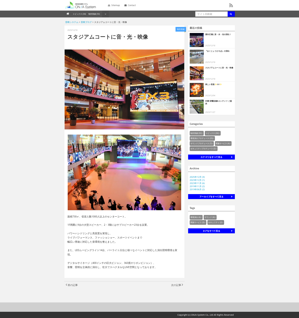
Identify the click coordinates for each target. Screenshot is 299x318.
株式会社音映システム (80, 5)
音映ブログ (86, 22)
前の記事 (72, 285)
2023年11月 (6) (197, 183)
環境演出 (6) (195, 217)
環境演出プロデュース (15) (201, 138)
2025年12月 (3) (197, 176)
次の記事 (176, 285)
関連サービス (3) (197, 222)
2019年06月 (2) (197, 189)
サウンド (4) (209, 217)
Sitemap (115, 5)
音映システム (71, 22)
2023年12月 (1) (197, 180)
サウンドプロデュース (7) (201, 143)
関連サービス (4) (223, 143)
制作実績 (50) (94, 14)
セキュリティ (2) (215, 222)
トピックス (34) (79, 14)
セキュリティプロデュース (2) (203, 149)
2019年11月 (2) (197, 186)
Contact (131, 5)
